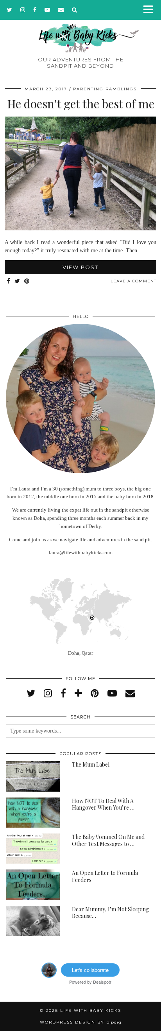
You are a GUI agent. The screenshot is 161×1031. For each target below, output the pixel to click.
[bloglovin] (78, 693)
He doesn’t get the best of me (80, 103)
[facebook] (35, 9)
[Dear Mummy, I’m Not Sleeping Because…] (33, 921)
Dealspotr (102, 982)
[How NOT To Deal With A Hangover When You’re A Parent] (33, 812)
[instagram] (22, 9)
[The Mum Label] (33, 776)
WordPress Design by (81, 1022)
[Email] (61, 9)
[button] (150, 10)
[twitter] (10, 9)
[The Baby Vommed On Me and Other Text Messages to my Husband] (33, 848)
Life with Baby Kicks (90, 1010)
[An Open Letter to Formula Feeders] (33, 884)
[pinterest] (95, 693)
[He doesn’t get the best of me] (80, 229)
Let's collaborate (90, 970)
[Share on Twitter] (17, 281)
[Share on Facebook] (9, 281)
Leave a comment (133, 281)
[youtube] (47, 9)
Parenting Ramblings (105, 89)
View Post (80, 267)
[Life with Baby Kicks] (80, 26)
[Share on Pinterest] (27, 281)
